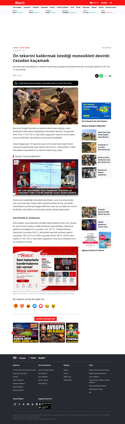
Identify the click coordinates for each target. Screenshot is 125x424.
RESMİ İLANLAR (111, 7)
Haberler (16, 365)
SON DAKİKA (17, 7)
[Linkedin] (37, 404)
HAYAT (78, 7)
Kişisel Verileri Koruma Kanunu (99, 370)
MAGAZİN (86, 7)
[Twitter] (24, 404)
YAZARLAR (27, 7)
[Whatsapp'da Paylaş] (101, 76)
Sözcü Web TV (42, 373)
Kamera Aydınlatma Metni (97, 386)
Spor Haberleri (43, 377)
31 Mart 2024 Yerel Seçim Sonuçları (24, 370)
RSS (90, 392)
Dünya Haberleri (18, 390)
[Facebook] (19, 404)
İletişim (66, 370)
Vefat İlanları (68, 380)
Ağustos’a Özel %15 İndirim (93, 250)
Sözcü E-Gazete (43, 380)
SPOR (72, 7)
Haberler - (16, 48)
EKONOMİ (44, 7)
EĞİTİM (101, 7)
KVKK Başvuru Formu (96, 389)
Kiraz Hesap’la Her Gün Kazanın (94, 121)
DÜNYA (52, 7)
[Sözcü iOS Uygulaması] (44, 404)
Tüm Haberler (42, 383)
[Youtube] (28, 404)
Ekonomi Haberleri (19, 383)
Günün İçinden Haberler (46, 370)
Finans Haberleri (18, 380)
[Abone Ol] (106, 47)
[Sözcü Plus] (41, 358)
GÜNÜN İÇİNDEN (62, 7)
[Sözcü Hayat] (32, 358)
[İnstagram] (15, 404)
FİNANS (94, 7)
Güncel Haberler (44, 365)
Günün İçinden (25, 48)
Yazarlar (15, 377)
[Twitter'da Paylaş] (97, 76)
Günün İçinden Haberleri (94, 126)
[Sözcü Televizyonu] (15, 358)
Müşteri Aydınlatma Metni (97, 373)
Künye (66, 373)
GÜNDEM (36, 7)
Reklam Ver (67, 377)
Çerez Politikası (94, 377)
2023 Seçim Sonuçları (20, 373)
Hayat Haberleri (18, 387)
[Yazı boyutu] (110, 76)
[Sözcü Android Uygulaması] (44, 407)
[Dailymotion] (32, 404)
